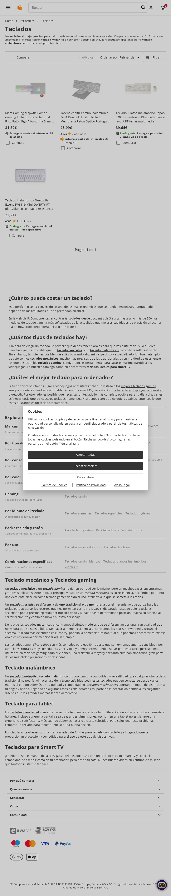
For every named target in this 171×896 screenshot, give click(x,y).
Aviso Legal (122, 485)
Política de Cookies (54, 485)
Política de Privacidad (91, 485)
